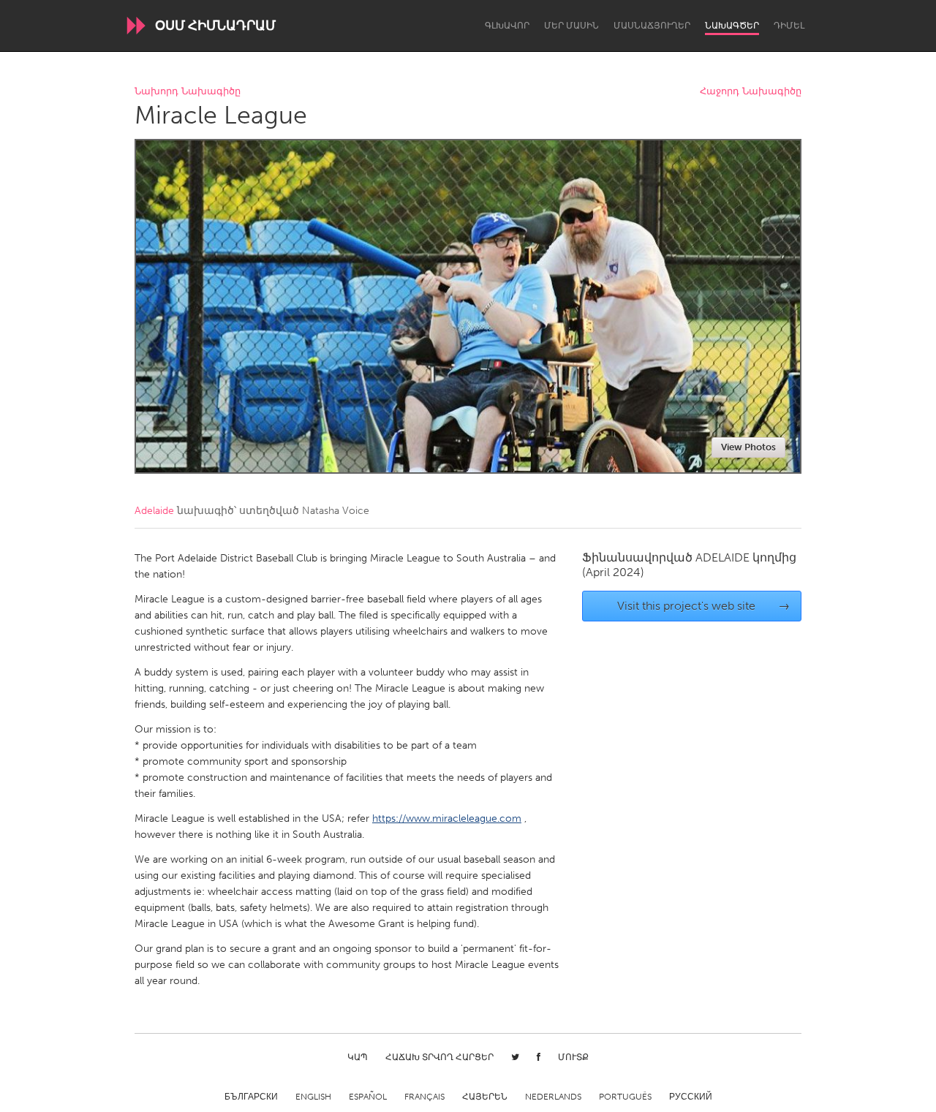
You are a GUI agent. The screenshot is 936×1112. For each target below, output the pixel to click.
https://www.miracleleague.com (446, 818)
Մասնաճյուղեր (652, 25)
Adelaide (154, 510)
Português (625, 1097)
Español (368, 1097)
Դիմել (789, 25)
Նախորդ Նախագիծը (188, 92)
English (313, 1097)
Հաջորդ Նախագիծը (750, 92)
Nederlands (553, 1097)
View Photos (748, 447)
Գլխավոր (507, 25)
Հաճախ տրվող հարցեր (439, 1057)
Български (251, 1097)
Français (424, 1097)
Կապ (357, 1057)
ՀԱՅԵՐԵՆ (484, 1097)
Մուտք (573, 1057)
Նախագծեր (732, 25)
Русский (690, 1097)
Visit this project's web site (703, 606)
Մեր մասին (571, 25)
